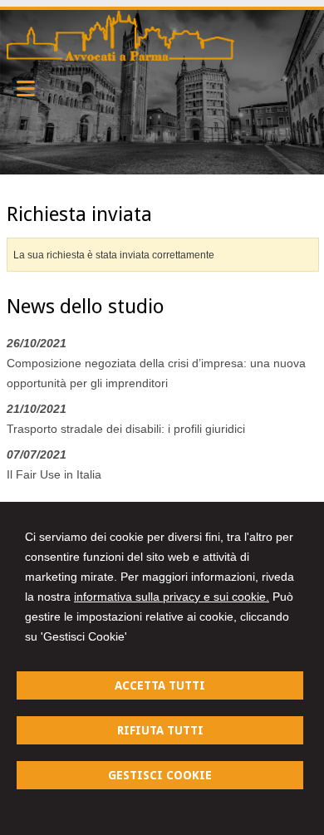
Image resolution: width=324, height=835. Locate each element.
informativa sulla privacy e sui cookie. (171, 596)
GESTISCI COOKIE (160, 775)
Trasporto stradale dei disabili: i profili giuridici (126, 428)
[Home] (121, 57)
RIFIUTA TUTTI (160, 730)
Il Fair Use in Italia (54, 474)
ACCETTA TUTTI (160, 685)
